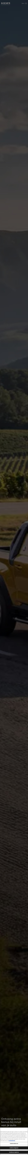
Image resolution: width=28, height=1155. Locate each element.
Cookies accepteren (14, 1152)
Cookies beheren (14, 1143)
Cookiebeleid (12, 1140)
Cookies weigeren (14, 1148)
